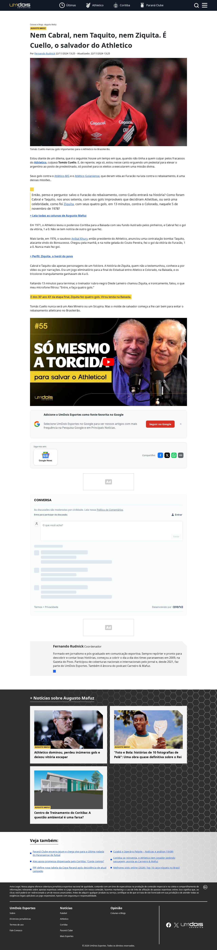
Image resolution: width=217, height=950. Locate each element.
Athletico (40, 162)
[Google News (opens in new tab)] (45, 457)
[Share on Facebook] (160, 455)
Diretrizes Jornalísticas (20, 918)
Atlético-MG (62, 176)
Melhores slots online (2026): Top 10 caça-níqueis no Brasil (146, 867)
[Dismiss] (180, 424)
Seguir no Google (160, 424)
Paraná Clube (66, 930)
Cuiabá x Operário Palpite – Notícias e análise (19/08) (143, 851)
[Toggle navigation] (204, 5)
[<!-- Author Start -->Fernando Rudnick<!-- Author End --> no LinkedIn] (54, 671)
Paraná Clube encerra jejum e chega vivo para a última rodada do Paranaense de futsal (68, 853)
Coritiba (63, 924)
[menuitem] (68, 5)
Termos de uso (17, 924)
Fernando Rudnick (44, 53)
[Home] (20, 5)
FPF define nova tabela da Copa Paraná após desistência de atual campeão (69, 869)
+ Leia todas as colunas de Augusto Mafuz (58, 215)
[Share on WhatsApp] (174, 455)
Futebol (63, 913)
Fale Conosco (16, 930)
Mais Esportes (66, 936)
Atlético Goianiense (87, 176)
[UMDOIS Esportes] (192, 925)
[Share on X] (167, 455)
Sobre (12, 913)
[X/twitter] (176, 925)
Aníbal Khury (79, 239)
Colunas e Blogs (118, 913)
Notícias (66, 908)
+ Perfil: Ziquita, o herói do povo (51, 256)
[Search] (196, 5)
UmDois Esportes (22, 908)
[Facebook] (168, 925)
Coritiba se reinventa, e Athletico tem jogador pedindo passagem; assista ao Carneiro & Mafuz (144, 859)
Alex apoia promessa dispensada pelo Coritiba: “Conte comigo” (68, 861)
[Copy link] (180, 455)
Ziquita (69, 204)
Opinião (116, 908)
